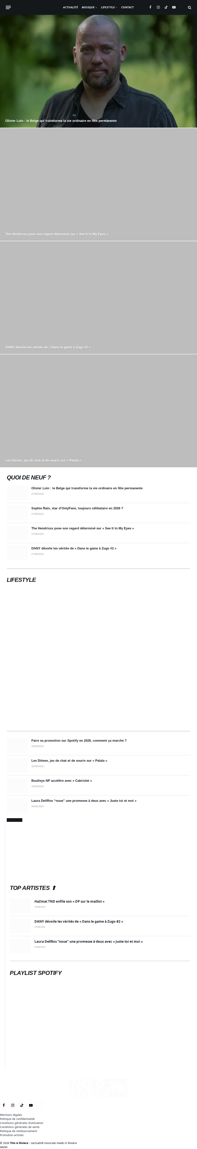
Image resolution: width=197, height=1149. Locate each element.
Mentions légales (11, 1115)
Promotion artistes (12, 1135)
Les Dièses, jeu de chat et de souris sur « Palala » (43, 460)
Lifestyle (108, 7)
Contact (127, 7)
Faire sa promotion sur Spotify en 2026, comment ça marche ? (79, 740)
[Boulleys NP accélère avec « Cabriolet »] (17, 785)
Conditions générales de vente (19, 1127)
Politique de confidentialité (17, 1119)
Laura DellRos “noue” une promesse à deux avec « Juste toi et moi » (83, 801)
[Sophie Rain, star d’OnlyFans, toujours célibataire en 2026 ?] (17, 513)
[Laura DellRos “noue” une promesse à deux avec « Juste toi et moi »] (17, 805)
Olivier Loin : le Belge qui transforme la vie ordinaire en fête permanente (61, 121)
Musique (88, 7)
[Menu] (8, 7)
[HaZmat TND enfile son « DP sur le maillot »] (20, 906)
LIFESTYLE (21, 580)
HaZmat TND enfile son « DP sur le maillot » (69, 901)
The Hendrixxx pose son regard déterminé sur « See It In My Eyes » (56, 234)
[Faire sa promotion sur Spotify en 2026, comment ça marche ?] (17, 745)
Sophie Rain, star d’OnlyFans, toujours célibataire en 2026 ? (77, 508)
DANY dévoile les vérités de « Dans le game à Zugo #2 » (47, 347)
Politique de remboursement (18, 1131)
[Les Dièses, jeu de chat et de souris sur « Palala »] (98, 410)
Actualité (70, 7)
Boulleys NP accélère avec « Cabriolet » (61, 781)
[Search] (189, 7)
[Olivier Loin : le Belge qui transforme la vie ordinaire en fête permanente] (98, 71)
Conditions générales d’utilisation (21, 1123)
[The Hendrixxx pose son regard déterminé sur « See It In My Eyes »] (98, 184)
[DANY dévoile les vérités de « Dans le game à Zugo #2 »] (98, 297)
